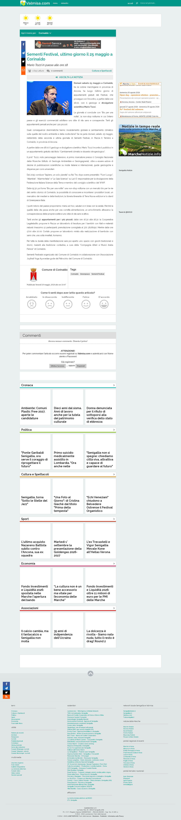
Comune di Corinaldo (55, 269)
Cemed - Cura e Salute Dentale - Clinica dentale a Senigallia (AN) (89, 780)
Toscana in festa (129, 763)
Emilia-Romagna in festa (131, 750)
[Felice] (86, 304)
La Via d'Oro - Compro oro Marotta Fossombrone (84, 778)
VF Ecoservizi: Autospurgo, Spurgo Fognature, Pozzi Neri (87, 764)
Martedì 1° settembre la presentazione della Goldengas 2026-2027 (68, 548)
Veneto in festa (128, 767)
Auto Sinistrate (128, 776)
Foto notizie (15, 765)
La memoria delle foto (18, 769)
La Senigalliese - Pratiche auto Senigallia (81, 752)
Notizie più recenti (17, 733)
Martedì (50, 23)
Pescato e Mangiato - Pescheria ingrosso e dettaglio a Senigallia (89, 776)
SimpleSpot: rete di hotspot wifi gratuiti (80, 727)
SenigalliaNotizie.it (129, 711)
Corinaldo (74, 274)
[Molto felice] (104, 304)
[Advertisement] (140, 47)
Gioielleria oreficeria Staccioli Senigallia (80, 762)
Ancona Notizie (128, 729)
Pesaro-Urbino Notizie (130, 737)
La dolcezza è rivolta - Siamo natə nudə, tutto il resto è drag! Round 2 (100, 636)
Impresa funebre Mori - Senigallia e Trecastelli (83, 754)
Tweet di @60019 (125, 212)
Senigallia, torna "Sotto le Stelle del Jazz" (34, 501)
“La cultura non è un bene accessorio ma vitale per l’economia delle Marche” (68, 593)
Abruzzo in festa (128, 748)
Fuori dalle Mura (16, 723)
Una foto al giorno (17, 763)
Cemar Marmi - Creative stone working (80, 744)
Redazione (15, 737)
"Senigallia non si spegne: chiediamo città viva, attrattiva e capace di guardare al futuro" (100, 459)
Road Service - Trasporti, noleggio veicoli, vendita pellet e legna (89, 772)
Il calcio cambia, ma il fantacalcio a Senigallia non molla (35, 636)
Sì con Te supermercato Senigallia (79, 748)
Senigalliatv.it (127, 713)
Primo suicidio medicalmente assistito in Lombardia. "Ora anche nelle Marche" (65, 461)
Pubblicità (103, 816)
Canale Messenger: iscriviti (20, 753)
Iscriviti (13, 739)
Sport (13, 717)
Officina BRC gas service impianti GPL (80, 729)
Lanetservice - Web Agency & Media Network (82, 711)
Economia (14, 721)
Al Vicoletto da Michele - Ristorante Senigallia (82, 758)
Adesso (25, 23)
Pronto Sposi (127, 782)
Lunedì (38, 23)
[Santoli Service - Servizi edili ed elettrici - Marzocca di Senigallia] (68, 48)
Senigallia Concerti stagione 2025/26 (79, 786)
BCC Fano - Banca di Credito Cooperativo (81, 735)
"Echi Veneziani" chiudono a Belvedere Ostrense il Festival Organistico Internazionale (100, 506)
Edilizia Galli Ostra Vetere (76, 750)
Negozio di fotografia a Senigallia (78, 746)
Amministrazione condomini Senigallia (80, 723)
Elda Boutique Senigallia (75, 770)
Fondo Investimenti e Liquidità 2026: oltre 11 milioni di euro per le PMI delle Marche (100, 593)
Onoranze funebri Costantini (77, 717)
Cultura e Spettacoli (102, 71)
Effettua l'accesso (57, 366)
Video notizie (15, 773)
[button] (130, 3)
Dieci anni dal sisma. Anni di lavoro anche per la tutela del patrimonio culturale (68, 414)
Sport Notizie (127, 780)
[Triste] (50, 304)
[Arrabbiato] (31, 304)
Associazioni (15, 719)
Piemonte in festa (129, 759)
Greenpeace (85, 274)
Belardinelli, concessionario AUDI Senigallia (82, 741)
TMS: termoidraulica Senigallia (77, 713)
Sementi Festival (97, 274)
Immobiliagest (128, 784)
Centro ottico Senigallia (75, 725)
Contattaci (14, 743)
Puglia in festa (128, 761)
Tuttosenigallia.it (128, 717)
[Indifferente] (68, 304)
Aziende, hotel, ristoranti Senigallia (78, 737)
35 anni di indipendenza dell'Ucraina (63, 634)
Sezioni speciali (16, 775)
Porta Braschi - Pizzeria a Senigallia (79, 782)
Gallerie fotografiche (18, 767)
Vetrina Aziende (16, 745)
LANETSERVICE (72, 816)
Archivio (14, 735)
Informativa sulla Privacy (116, 816)
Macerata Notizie (129, 735)
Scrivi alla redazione (18, 747)
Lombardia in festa (129, 756)
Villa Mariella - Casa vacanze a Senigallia (81, 788)
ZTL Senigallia (72, 800)
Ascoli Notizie (127, 731)
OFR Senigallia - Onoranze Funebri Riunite (82, 768)
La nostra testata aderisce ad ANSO (79, 798)
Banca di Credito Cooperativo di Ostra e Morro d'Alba (85, 715)
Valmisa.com (127, 715)
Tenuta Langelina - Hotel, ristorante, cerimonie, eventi (85, 760)
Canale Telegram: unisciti (19, 751)
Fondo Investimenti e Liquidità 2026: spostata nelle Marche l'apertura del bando (34, 593)
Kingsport (126, 778)
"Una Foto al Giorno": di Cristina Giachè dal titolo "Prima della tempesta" (66, 504)
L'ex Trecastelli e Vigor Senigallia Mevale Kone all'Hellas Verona (98, 547)
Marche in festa (128, 746)
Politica (13, 715)
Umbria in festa (128, 765)
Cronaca (14, 711)
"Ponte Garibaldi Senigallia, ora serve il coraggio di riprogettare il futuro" (34, 459)
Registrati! (81, 366)
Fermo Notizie (128, 733)
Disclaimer (95, 816)
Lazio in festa (127, 754)
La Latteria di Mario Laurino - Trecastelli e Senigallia (84, 739)
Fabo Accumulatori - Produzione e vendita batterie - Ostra (87, 766)
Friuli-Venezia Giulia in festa (132, 752)
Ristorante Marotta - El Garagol (78, 756)
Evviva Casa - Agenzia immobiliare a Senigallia (83, 731)
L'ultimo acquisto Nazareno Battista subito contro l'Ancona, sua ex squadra (33, 548)
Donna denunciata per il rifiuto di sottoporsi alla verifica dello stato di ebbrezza (100, 414)
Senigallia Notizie (125, 170)
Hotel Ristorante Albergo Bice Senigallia (80, 784)
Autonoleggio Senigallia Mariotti (77, 719)
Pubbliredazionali (17, 741)
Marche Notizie (128, 727)
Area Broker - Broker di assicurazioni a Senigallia (84, 733)
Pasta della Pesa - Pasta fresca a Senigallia (82, 774)
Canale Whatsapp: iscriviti (20, 749)
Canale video (15, 771)
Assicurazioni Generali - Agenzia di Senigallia (82, 721)
